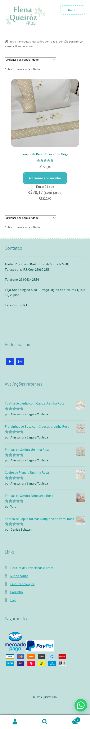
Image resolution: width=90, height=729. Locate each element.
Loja (13, 600)
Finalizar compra (22, 584)
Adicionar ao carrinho (45, 178)
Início (13, 41)
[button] (81, 705)
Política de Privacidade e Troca (32, 568)
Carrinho (16, 592)
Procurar (45, 722)
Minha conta (19, 576)
